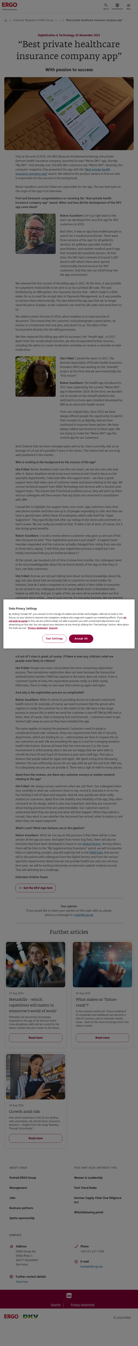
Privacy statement (38, 628)
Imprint (53, 628)
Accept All (81, 638)
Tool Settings (54, 638)
